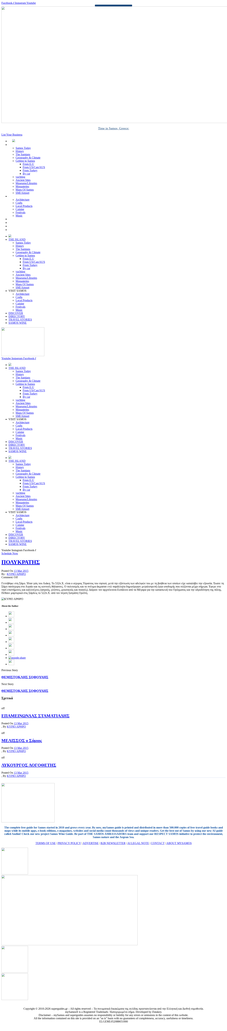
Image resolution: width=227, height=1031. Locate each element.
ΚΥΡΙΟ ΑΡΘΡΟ (16, 574)
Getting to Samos (25, 160)
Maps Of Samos (25, 189)
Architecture (22, 199)
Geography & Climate (28, 157)
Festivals (20, 212)
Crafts (19, 202)
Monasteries (22, 186)
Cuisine (20, 209)
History (20, 151)
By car (26, 173)
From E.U (28, 164)
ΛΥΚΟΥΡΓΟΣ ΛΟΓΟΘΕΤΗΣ (28, 765)
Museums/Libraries (26, 183)
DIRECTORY (20, 222)
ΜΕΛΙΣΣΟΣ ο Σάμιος (21, 740)
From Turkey (30, 170)
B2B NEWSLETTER (113, 843)
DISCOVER (19, 219)
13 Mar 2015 (21, 570)
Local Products (24, 206)
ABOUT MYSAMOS (179, 843)
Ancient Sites (23, 180)
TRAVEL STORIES (24, 226)
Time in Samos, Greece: (113, 128)
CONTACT (158, 843)
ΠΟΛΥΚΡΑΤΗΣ (20, 562)
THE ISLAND (20, 144)
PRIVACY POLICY (69, 843)
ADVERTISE (91, 843)
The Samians (23, 154)
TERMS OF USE (45, 843)
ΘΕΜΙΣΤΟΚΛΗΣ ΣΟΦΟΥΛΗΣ (24, 677)
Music (19, 215)
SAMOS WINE (21, 229)
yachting (20, 176)
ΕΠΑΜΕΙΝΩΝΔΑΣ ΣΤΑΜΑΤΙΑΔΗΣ (35, 715)
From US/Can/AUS (34, 167)
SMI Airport (22, 192)
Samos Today (23, 147)
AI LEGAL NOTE (138, 843)
